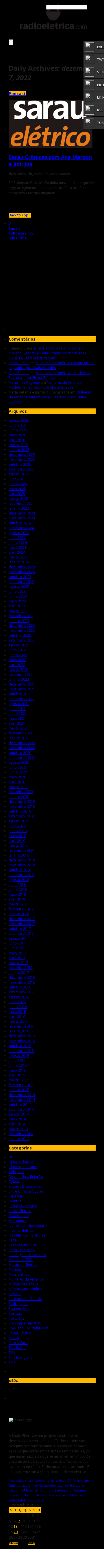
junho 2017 (18, 948)
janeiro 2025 (19, 508)
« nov (13, 1542)
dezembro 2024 (22, 513)
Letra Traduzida (22, 1249)
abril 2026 (17, 439)
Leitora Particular (23, 1245)
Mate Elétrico (19, 1274)
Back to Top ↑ (20, 215)
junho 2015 (18, 1065)
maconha (16, 1490)
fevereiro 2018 (21, 909)
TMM (12, 1362)
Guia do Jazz (19, 1215)
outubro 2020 (20, 752)
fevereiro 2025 (21, 503)
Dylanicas (16, 1181)
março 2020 (18, 786)
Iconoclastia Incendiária (28, 1225)
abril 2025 (17, 493)
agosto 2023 (19, 586)
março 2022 (18, 669)
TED (12, 1352)
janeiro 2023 (19, 620)
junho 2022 (18, 654)
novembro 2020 (22, 747)
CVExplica (16, 1171)
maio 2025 (17, 488)
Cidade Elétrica (21, 1162)
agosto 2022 (19, 645)
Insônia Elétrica (21, 1230)
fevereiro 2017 (21, 967)
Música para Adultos (25, 1289)
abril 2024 (17, 552)
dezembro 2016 (22, 977)
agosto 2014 (19, 1114)
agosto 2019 (19, 821)
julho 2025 (17, 479)
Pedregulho (18, 1303)
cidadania (23, 1480)
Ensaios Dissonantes (25, 1186)
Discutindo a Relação (26, 1176)
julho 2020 (17, 767)
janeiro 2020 (19, 796)
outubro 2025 (20, 464)
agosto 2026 (19, 420)
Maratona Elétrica (23, 1264)
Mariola (15, 1269)
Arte (12, 1480)
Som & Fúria (18, 1342)
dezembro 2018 (22, 860)
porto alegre (41, 1495)
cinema (49, 1480)
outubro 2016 (20, 987)
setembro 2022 (21, 640)
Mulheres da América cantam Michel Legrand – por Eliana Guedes (51, 365)
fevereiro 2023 (21, 615)
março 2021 (18, 728)
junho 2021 (18, 713)
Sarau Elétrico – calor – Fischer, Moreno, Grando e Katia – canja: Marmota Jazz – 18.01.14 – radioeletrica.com (48, 353)
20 (16, 1531)
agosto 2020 (19, 762)
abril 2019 (17, 840)
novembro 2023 (22, 571)
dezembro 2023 (22, 567)
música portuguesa (71, 1490)
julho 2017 (17, 943)
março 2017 (18, 962)
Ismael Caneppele (42, 1485)
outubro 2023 (20, 576)
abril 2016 (17, 1016)
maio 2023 (17, 601)
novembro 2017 (22, 923)
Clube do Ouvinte (23, 1166)
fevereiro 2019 (21, 850)
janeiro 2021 (19, 738)
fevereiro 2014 (21, 1133)
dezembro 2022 (22, 625)
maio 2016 (17, 1011)
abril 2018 (17, 899)
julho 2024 (17, 537)
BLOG (13, 1157)
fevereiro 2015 (21, 1084)
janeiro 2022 (19, 679)
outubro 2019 (20, 811)
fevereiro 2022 (21, 674)
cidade (37, 1480)
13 (16, 1526)
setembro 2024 (21, 527)
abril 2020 (17, 782)
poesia (13, 1495)
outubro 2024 (20, 523)
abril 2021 (17, 723)
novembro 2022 (22, 630)
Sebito (14, 1337)
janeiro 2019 (19, 855)
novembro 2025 (22, 459)
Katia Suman (19, 362)
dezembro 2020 (22, 742)
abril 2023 (17, 606)
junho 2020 (18, 772)
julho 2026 (17, 425)
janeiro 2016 (19, 1031)
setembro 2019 (21, 816)
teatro (39, 1500)
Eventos (15, 1201)
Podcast (17, 93)
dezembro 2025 (22, 454)
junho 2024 (18, 542)
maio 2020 (17, 777)
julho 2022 (17, 650)
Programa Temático (25, 1323)
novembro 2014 (22, 1099)
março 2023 (18, 611)
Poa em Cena (19, 1308)
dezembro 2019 (22, 801)
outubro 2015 (20, 1045)
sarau (56, 1495)
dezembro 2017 (22, 918)
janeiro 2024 (19, 562)
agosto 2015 (19, 1055)
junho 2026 (18, 430)
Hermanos (17, 1220)
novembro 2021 (22, 689)
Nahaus (15, 1293)
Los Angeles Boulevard (27, 1254)
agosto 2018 (19, 879)
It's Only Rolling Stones (27, 1235)
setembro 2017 (21, 933)
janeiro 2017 (19, 972)
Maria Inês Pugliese (24, 382)
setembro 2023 (21, 581)
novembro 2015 (22, 1041)
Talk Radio (17, 1347)
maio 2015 (17, 1070)
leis (66, 1485)
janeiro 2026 (19, 449)
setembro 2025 (21, 469)
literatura (76, 1485)
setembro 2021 (21, 698)
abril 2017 (17, 957)
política (25, 1495)
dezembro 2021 (22, 684)
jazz (60, 1485)
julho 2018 (17, 884)
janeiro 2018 (19, 913)
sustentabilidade (21, 1500)
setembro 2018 (21, 874)
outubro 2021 (20, 694)
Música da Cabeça (23, 1284)
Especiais (16, 1196)
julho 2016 (17, 1001)
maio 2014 (17, 1119)
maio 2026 (17, 435)
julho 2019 (17, 826)
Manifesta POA (21, 1259)
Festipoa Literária (23, 1206)
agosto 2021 (19, 703)
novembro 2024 (22, 518)
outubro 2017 (20, 928)
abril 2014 (17, 1124)
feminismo (81, 1480)
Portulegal (17, 1318)
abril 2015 (17, 1075)
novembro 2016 (22, 982)
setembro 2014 (21, 1109)
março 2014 (18, 1128)
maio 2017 (17, 953)
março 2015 (18, 1080)
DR (69, 1480)
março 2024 (18, 557)
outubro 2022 (20, 635)
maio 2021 (17, 718)
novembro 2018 (22, 865)
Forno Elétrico (20, 1210)
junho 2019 (18, 830)
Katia (13, 1240)
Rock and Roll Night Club (29, 1328)
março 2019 (18, 845)
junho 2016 (18, 1006)
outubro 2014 (20, 1104)
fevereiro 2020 (21, 791)
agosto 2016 (19, 997)
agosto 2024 (19, 532)
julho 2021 (17, 708)
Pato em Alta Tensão (25, 1298)
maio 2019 (17, 835)
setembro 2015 (21, 1050)
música (50, 1490)
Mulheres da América (26, 1279)
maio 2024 (17, 547)
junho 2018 (18, 889)
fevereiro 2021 (21, 733)
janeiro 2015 (19, 1089)
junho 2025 (18, 483)
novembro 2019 (22, 806)
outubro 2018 (20, 869)
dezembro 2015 (22, 1036)
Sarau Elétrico (20, 1333)
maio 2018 (17, 894)
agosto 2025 (19, 474)
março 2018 (18, 904)
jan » (31, 1542)
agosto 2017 (19, 938)
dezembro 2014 (22, 1094)
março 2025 (18, 498)
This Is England (21, 1357)
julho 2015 (17, 1060)
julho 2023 (17, 591)
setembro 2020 (21, 757)
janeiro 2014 (19, 1138)
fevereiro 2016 (21, 1026)
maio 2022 (17, 659)
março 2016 (18, 1021)
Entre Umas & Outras (26, 1191)
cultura (60, 1480)
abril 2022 (17, 664)
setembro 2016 (21, 992)
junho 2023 (18, 596)
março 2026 (18, 444)
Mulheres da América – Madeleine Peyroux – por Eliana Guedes (50, 375)
